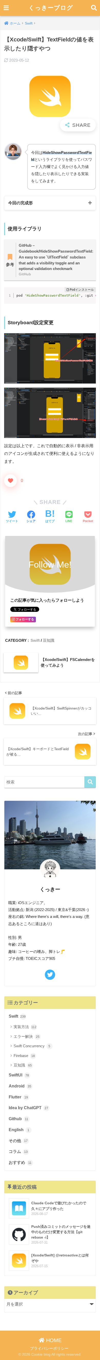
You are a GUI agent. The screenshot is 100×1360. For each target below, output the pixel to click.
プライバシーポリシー (49, 1348)
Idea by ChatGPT (28, 1108)
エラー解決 (26, 1036)
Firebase (24, 1055)
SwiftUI (19, 1075)
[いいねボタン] (10, 480)
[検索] (90, 782)
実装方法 (25, 1027)
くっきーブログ (50, 7)
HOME (53, 1340)
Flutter (18, 1097)
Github (18, 1119)
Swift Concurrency (32, 1046)
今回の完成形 (20, 203)
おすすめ (20, 1162)
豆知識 (48, 640)
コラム (18, 1151)
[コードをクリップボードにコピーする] (90, 293)
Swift (35, 640)
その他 (18, 1141)
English (19, 1130)
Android (20, 1086)
